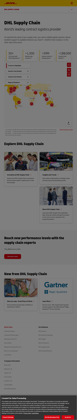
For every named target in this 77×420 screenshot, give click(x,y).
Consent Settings (8, 417)
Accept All (68, 417)
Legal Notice (35, 413)
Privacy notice (27, 413)
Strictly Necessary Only (52, 417)
